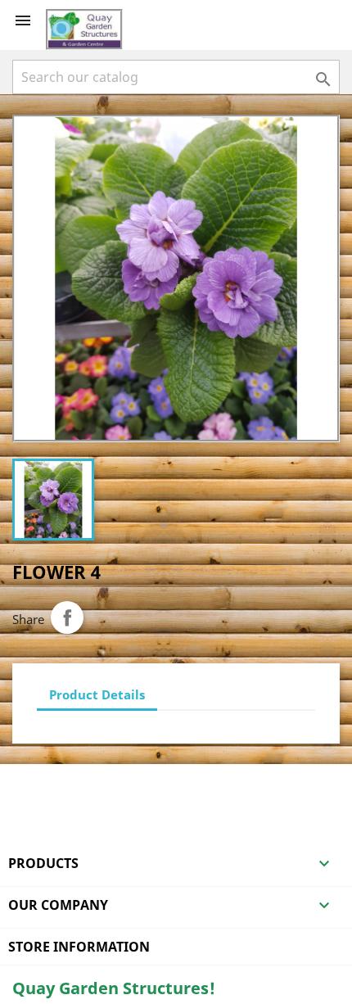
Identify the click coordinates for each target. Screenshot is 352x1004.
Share (67, 617)
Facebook (27, 785)
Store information (79, 947)
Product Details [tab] (97, 694)
